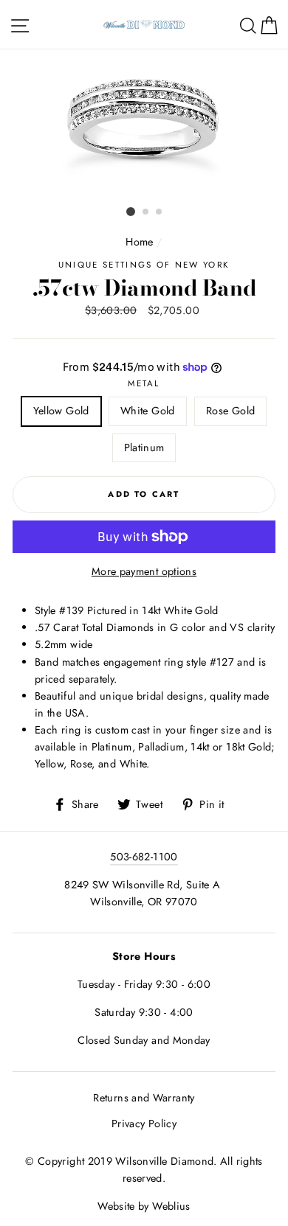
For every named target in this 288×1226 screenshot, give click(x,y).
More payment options (144, 571)
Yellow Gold (61, 410)
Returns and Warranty (143, 1097)
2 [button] (146, 212)
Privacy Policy (144, 1123)
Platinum (144, 447)
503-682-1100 (143, 856)
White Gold (147, 410)
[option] (144, 125)
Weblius (171, 1206)
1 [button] (130, 211)
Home (139, 241)
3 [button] (159, 212)
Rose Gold (230, 410)
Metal (144, 383)
